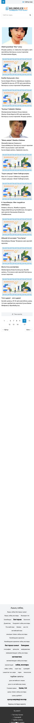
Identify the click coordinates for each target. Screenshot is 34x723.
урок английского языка (17, 680)
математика (17, 657)
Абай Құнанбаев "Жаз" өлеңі (11, 47)
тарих (19, 672)
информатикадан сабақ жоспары (17, 653)
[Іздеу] (30, 15)
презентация (9, 665)
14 (17, 324)
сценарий (26, 669)
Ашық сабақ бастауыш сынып (17, 612)
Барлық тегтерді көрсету (17, 704)
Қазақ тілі (23, 688)
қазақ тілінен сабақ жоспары (16, 692)
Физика (19, 627)
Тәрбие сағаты (18, 720)
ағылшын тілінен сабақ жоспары (16, 634)
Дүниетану (7, 623)
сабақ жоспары (22, 665)
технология (27, 672)
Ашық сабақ (17, 608)
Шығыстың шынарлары (10, 267)
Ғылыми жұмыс (12, 688)
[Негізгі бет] (17, 8)
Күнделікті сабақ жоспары (21, 623)
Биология (27, 619)
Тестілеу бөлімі (17, 715)
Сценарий (17, 717)
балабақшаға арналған (16, 638)
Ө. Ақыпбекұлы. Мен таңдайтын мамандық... (13, 204)
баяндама (25, 645)
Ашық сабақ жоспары (12, 615)
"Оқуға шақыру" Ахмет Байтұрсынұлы (15, 173)
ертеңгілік (16, 649)
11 (29, 321)
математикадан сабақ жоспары (17, 661)
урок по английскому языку (17, 684)
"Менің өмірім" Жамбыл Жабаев (13, 140)
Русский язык (10, 627)
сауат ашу (18, 669)
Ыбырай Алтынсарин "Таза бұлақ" (13, 238)
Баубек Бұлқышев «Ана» (10, 78)
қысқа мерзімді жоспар (16, 699)
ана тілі (25, 627)
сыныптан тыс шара (9, 672)
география (7, 649)
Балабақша (7, 619)
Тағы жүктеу (18, 314)
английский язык (17, 630)
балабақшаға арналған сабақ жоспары (17, 641)
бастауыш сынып (12, 645)
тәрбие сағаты (17, 676)
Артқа (6, 330)
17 (24, 324)
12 (9, 324)
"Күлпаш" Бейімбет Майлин (11, 109)
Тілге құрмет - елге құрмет (11, 298)
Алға (28, 330)
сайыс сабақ (8, 669)
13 (13, 324)
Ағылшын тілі (25, 615)
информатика (25, 649)
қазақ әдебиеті (17, 695)
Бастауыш (17, 619)
